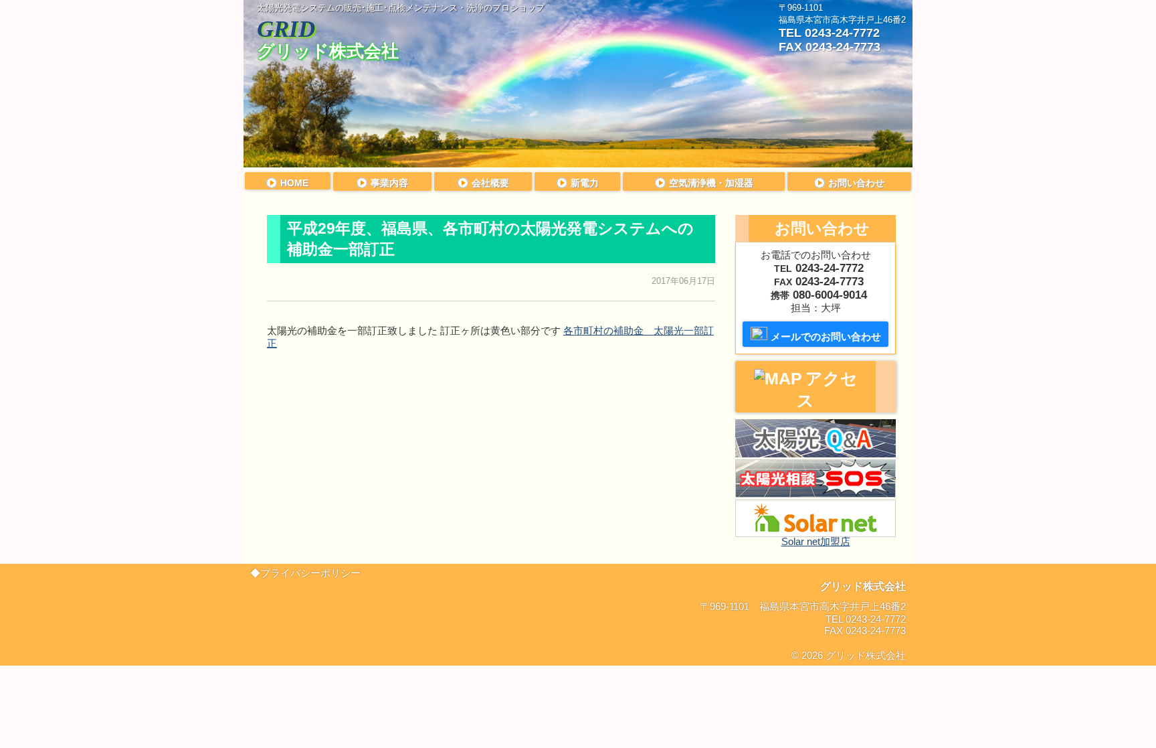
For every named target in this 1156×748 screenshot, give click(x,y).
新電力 (585, 182)
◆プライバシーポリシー (305, 573)
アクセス (827, 389)
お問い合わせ (856, 182)
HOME (294, 182)
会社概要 (490, 182)
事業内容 (389, 182)
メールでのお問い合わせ (826, 336)
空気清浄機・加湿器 (711, 182)
